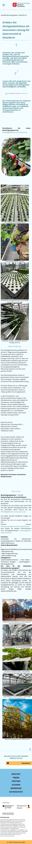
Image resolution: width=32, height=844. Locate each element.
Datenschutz (16, 791)
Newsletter (26, 763)
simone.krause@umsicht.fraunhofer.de (15, 526)
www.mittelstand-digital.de (7, 836)
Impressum (16, 788)
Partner (16, 781)
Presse (16, 777)
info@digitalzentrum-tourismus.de (14, 132)
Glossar (16, 784)
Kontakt (16, 774)
